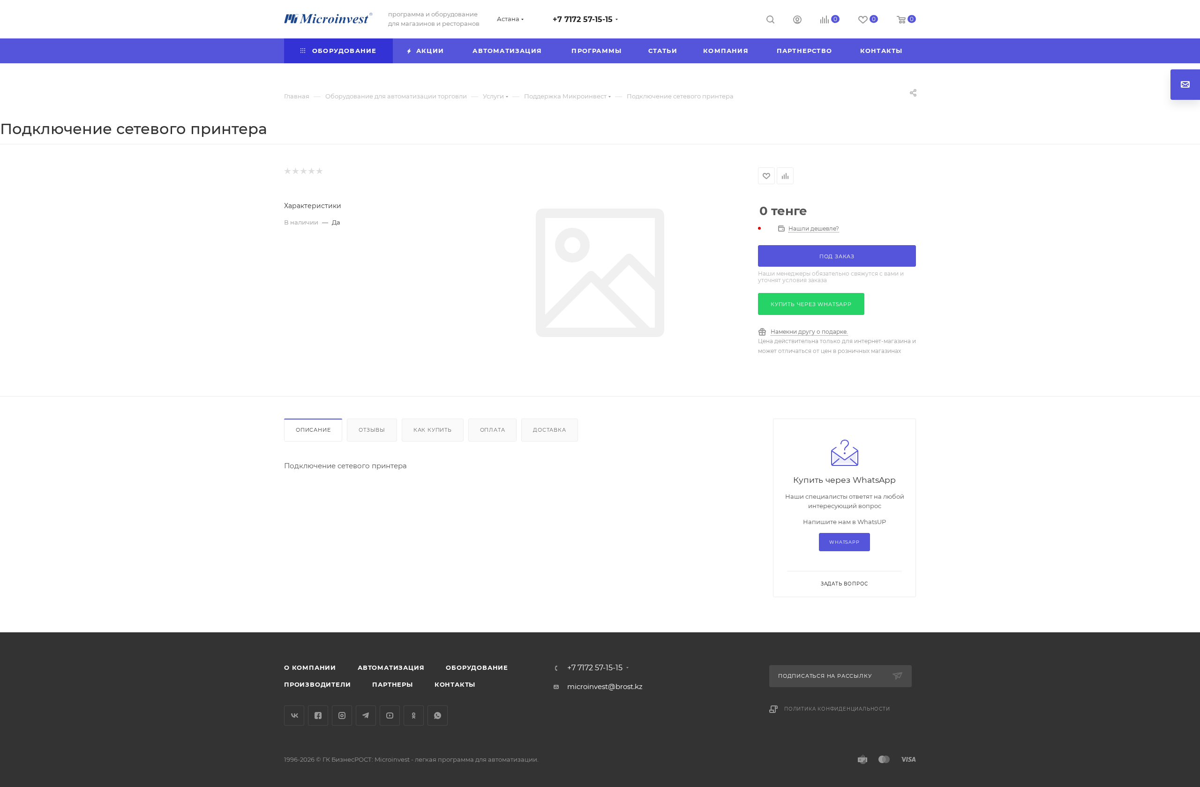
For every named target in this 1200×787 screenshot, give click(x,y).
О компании (310, 667)
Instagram (342, 715)
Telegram (366, 715)
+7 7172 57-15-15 (583, 19)
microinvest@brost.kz (605, 686)
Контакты (455, 684)
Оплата (492, 430)
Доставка (549, 430)
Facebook (318, 715)
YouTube (390, 715)
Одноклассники (414, 715)
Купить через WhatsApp (811, 304)
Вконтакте (294, 715)
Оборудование (477, 667)
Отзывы (372, 430)
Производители (317, 684)
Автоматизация (391, 667)
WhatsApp (844, 542)
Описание (313, 430)
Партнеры (392, 684)
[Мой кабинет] (797, 21)
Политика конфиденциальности (837, 709)
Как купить (432, 430)
